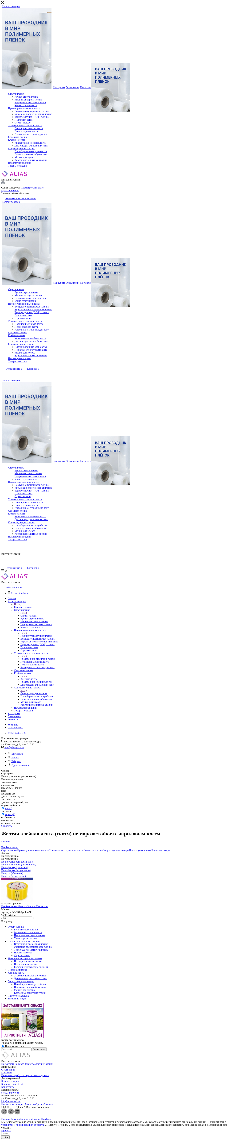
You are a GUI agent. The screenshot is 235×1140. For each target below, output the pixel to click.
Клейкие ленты (28, 679)
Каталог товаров (23, 607)
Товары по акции (161, 850)
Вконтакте (17, 753)
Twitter (15, 757)
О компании (8, 1069)
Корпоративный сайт (12, 1084)
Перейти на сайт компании (20, 198)
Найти (5, 1137)
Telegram (16, 761)
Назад (17, 604)
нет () (8, 808)
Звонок (24, 1119)
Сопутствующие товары (33, 693)
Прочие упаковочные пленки (36, 635)
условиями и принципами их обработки (23, 1124)
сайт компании (13, 587)
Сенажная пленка (93, 850)
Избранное (35, 1119)
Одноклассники (20, 765)
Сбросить (6, 826)
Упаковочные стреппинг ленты (37, 658)
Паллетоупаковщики (140, 850)
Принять (6, 1130)
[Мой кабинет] (3, 373)
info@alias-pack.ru (14, 747)
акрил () (10, 814)
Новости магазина (14, 1046)
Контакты (6, 1072)
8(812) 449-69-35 (10, 190)
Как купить (7, 1087)
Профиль (46, 1119)
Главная (5, 1119)
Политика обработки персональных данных (25, 1075)
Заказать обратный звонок (39, 1064)
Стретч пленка (28, 615)
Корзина (15, 1119)
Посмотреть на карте (32, 187)
